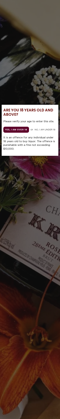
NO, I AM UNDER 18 (45, 130)
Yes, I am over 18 (16, 129)
